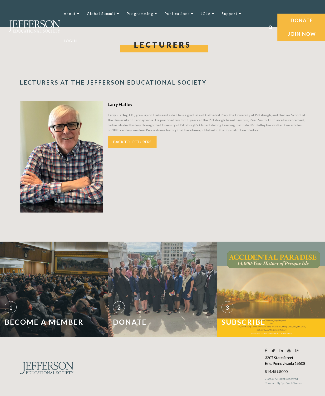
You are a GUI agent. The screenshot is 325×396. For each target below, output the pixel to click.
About (70, 13)
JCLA (206, 13)
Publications (177, 13)
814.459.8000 (276, 371)
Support (230, 13)
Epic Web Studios (291, 383)
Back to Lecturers (132, 141)
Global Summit (102, 13)
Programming (141, 13)
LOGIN (70, 41)
